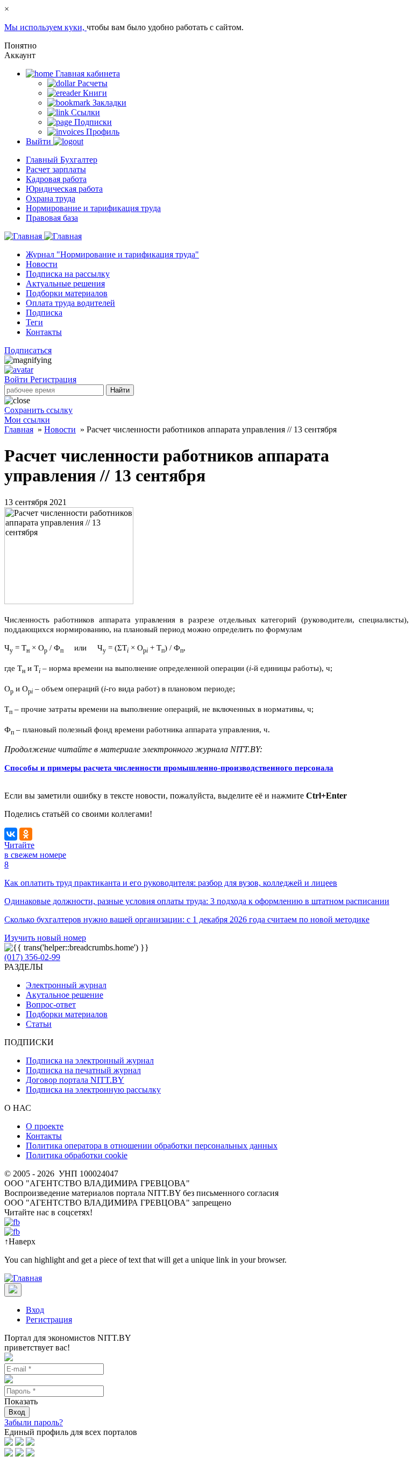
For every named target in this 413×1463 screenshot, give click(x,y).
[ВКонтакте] (10, 834)
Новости (42, 264)
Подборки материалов (67, 293)
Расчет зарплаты (56, 169)
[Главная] (43, 236)
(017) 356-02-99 (32, 957)
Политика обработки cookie (76, 1155)
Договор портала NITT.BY (75, 1079)
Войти (17, 379)
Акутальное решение (64, 994)
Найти (120, 390)
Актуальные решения (65, 283)
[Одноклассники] (25, 834)
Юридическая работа (64, 188)
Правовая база (52, 217)
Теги (34, 322)
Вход (35, 1309)
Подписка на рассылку (68, 273)
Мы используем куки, (45, 27)
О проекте (44, 1126)
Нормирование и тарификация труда (93, 208)
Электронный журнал (66, 985)
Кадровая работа (56, 179)
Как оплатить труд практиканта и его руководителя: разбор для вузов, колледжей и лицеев (170, 882)
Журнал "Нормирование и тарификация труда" (112, 254)
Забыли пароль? (33, 1422)
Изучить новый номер (45, 937)
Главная (18, 429)
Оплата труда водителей (70, 302)
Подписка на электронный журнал (90, 1060)
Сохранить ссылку (38, 410)
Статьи (39, 1023)
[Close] (13, 1290)
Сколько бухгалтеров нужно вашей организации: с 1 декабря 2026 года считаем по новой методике (186, 919)
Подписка (44, 312)
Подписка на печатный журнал (83, 1070)
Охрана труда (50, 198)
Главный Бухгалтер (61, 159)
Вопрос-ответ (51, 1004)
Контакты (44, 332)
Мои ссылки (27, 419)
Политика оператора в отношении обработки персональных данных (151, 1145)
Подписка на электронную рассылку (93, 1089)
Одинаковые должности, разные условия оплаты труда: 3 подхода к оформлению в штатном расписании (196, 901)
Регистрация (53, 379)
